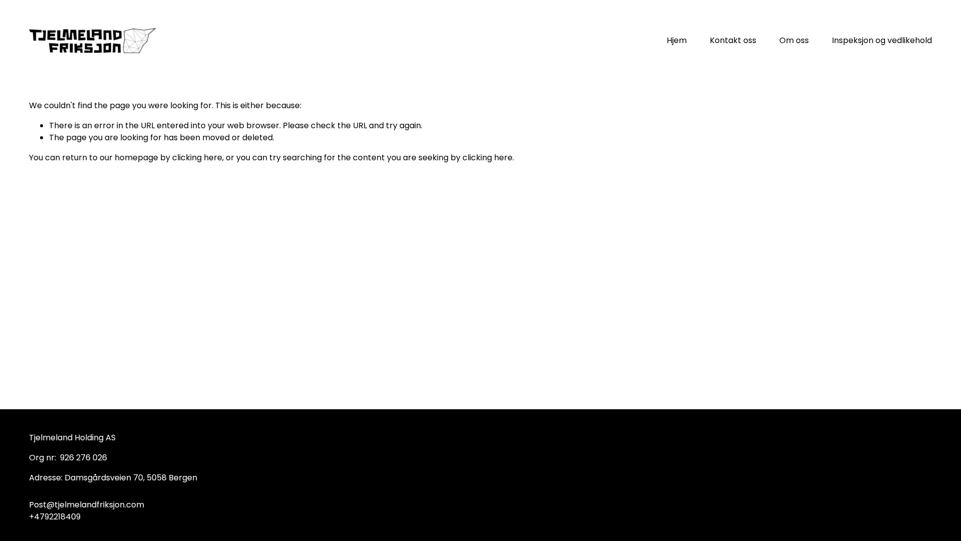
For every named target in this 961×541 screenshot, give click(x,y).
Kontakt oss (733, 40)
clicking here (197, 157)
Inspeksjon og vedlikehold (882, 40)
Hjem (677, 40)
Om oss (794, 40)
